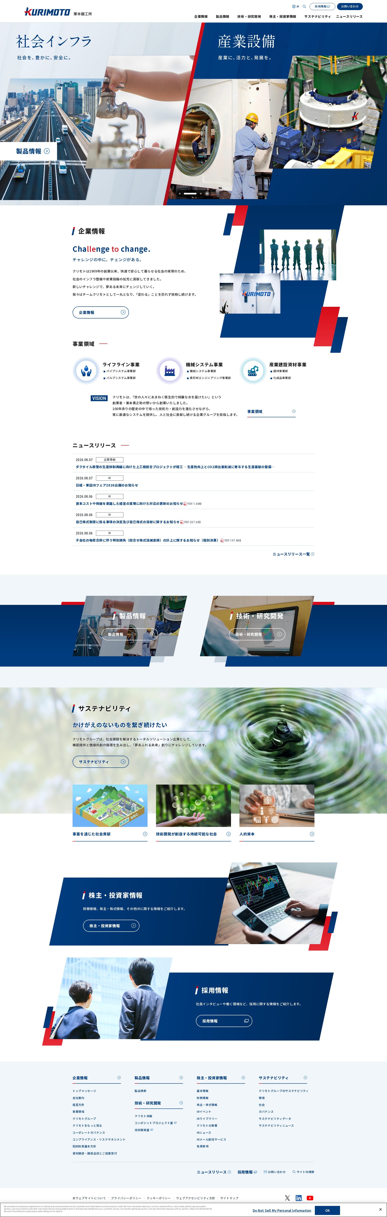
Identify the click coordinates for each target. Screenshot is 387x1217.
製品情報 (222, 16)
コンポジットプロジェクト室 (154, 1123)
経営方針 (78, 1105)
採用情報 (245, 1171)
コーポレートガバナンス (89, 1132)
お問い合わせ (277, 1172)
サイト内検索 (305, 1172)
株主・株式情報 (207, 1105)
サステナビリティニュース (276, 1125)
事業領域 (254, 411)
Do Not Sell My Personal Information (282, 1210)
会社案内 (78, 1098)
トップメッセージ (84, 1091)
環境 (262, 1098)
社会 (262, 1105)
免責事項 (203, 1146)
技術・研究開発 (249, 16)
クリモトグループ (84, 1119)
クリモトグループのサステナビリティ (284, 1091)
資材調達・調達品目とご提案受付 (95, 1153)
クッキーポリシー (159, 1198)
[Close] (380, 1209)
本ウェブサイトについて (89, 1198)
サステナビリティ (317, 16)
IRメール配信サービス (211, 1139)
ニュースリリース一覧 (291, 553)
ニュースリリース (349, 16)
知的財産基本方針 (84, 1146)
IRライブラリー (207, 1119)
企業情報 (201, 16)
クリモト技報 (143, 1116)
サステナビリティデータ (275, 1119)
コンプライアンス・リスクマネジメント (99, 1139)
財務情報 (203, 1098)
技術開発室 (142, 1130)
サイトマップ (229, 1198)
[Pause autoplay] (207, 193)
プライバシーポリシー (126, 1198)
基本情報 (203, 1091)
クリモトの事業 (207, 1125)
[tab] (180, 193)
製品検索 (141, 1091)
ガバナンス (266, 1111)
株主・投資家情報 (282, 16)
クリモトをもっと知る (87, 1125)
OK (327, 1210)
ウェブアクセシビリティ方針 (195, 1198)
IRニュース (204, 1132)
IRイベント (204, 1111)
